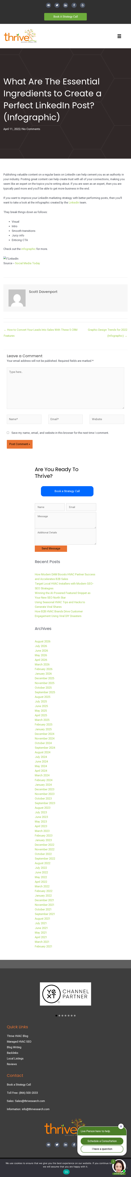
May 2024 (41, 766)
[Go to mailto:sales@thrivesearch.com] (48, 5)
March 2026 (42, 664)
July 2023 (41, 812)
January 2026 (43, 673)
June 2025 (41, 706)
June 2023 (41, 817)
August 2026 (42, 641)
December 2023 (44, 789)
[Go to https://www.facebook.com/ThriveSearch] (74, 5)
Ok (66, 1172)
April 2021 (41, 937)
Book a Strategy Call (19, 1084)
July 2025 (41, 701)
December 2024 (44, 734)
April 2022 (41, 881)
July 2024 (41, 757)
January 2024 (43, 784)
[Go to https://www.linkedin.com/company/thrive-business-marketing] (65, 5)
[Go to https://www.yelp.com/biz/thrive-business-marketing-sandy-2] (82, 5)
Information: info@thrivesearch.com (28, 1109)
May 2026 (41, 655)
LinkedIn (74, 202)
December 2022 (44, 844)
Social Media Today (27, 263)
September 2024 (45, 747)
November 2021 (44, 904)
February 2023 (43, 835)
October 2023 (43, 798)
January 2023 (43, 840)
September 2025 (45, 692)
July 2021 (41, 923)
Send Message (51, 548)
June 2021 (41, 928)
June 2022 (41, 872)
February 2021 (43, 946)
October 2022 (43, 854)
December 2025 (44, 678)
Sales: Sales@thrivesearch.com (26, 1101)
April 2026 (41, 660)
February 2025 (43, 724)
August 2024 (42, 752)
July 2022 (41, 867)
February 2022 (43, 891)
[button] (67, 491)
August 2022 (42, 863)
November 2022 (44, 849)
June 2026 (41, 650)
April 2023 (41, 826)
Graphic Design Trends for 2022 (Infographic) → (107, 330)
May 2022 (41, 877)
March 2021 (42, 941)
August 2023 (42, 807)
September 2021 (45, 914)
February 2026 (43, 669)
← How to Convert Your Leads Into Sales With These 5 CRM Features (40, 330)
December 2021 (44, 900)
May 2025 (41, 710)
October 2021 (43, 909)
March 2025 (42, 720)
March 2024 (42, 775)
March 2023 (42, 831)
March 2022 (42, 886)
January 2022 (43, 895)
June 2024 (41, 761)
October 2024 (43, 743)
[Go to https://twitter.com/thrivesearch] (57, 5)
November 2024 (44, 738)
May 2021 (41, 932)
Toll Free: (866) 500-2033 (22, 1092)
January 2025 (43, 729)
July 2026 (41, 646)
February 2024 (43, 780)
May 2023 (41, 821)
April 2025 (41, 715)
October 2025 (43, 687)
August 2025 (42, 697)
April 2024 (41, 770)
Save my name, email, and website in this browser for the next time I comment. (60, 432)
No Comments (31, 129)
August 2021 (42, 918)
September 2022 (45, 858)
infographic (28, 249)
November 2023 (44, 794)
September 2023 (45, 803)
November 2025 (44, 683)
